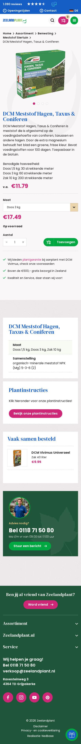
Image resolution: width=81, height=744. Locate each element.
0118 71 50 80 (22, 665)
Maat (7, 200)
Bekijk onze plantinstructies (36, 413)
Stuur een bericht (27, 546)
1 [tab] (34, 103)
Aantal (8, 235)
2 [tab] (38, 103)
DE (76, 10)
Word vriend (38, 604)
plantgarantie (32, 260)
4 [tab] (47, 103)
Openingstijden (18, 10)
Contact (50, 10)
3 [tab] (42, 103)
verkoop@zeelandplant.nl (29, 671)
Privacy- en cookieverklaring (40, 730)
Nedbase (48, 736)
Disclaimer (40, 726)
